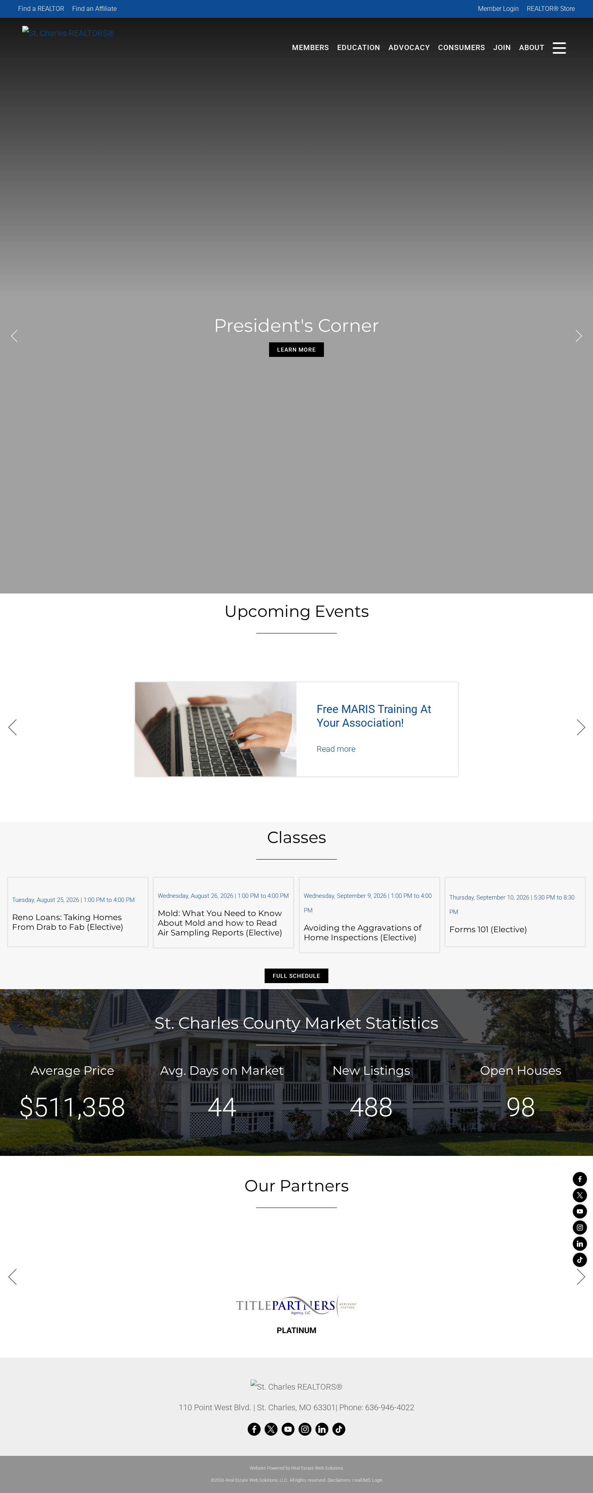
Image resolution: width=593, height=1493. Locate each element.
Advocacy (409, 47)
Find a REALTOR (41, 9)
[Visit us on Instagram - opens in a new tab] (580, 1227)
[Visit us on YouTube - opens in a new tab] (580, 1211)
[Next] (579, 336)
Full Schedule (296, 976)
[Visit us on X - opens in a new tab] (580, 1195)
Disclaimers (339, 1480)
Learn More (296, 349)
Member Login (498, 9)
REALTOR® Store (551, 9)
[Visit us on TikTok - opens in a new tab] (580, 1260)
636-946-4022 (389, 1407)
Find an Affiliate (94, 9)
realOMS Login (368, 1480)
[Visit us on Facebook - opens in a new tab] (580, 1179)
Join (502, 47)
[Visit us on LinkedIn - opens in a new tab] (580, 1244)
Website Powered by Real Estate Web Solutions (296, 1468)
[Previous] (14, 336)
